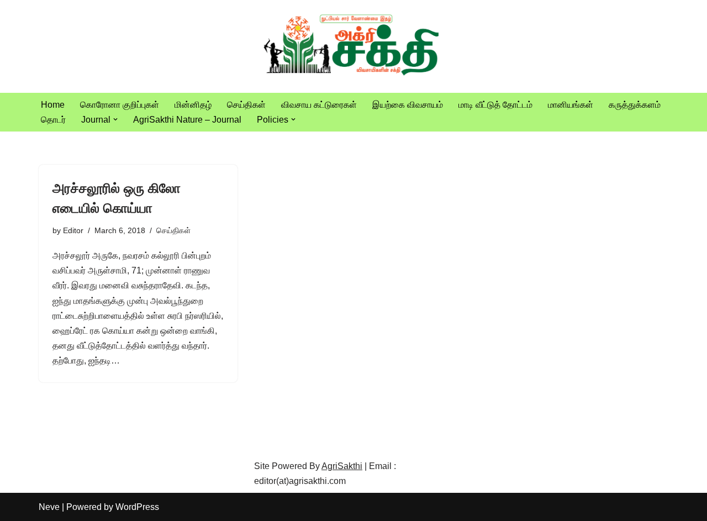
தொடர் (53, 119)
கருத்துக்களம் (635, 104)
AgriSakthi (341, 466)
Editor (73, 230)
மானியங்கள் (570, 104)
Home (53, 104)
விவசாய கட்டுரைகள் (319, 104)
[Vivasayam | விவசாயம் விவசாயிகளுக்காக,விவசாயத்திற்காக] (353, 46)
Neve (49, 507)
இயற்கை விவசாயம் (407, 104)
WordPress (137, 507)
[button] (115, 119)
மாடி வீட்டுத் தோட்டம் (495, 104)
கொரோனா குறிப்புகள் (119, 104)
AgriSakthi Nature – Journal (187, 119)
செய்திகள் (246, 104)
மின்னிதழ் (193, 104)
